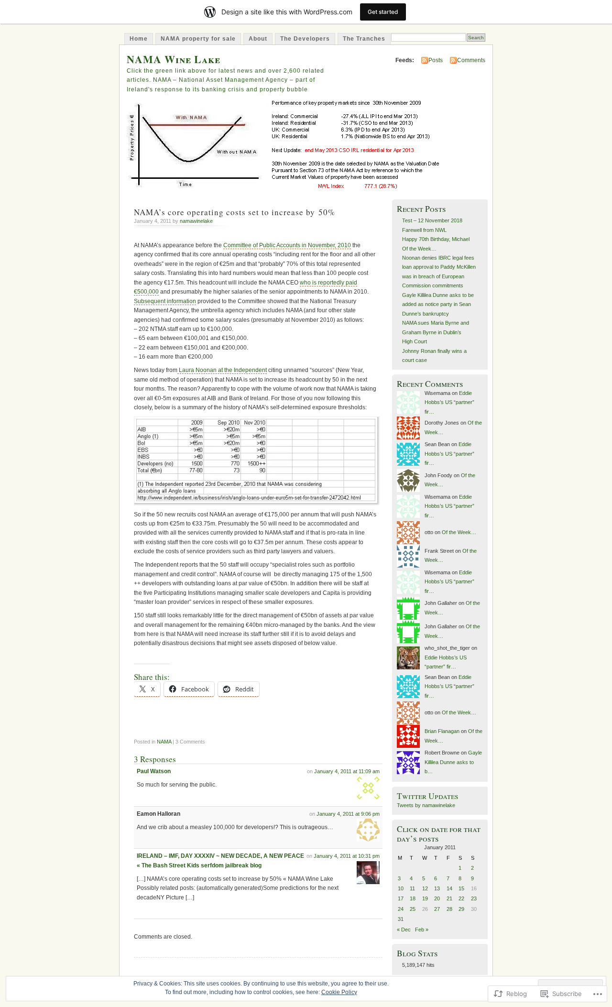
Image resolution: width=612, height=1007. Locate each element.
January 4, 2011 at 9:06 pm (348, 814)
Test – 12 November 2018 (432, 220)
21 (449, 898)
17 (401, 898)
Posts (435, 60)
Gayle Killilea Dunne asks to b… (453, 762)
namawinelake (196, 221)
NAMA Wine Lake (173, 59)
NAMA (164, 741)
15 (461, 888)
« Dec (404, 929)
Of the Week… (419, 249)
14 (449, 888)
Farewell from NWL (424, 230)
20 (437, 898)
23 (474, 898)
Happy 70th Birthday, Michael (436, 239)
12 (425, 888)
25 (412, 909)
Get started (383, 11)
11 (412, 888)
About (258, 38)
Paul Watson (154, 771)
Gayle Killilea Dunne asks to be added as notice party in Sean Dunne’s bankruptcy (438, 304)
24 (401, 909)
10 (401, 888)
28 (449, 909)
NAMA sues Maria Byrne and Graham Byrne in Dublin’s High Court (435, 332)
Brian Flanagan (442, 731)
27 (437, 909)
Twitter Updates (428, 795)
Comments (471, 60)
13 (437, 888)
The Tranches (364, 38)
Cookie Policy (339, 992)
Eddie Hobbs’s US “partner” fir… (449, 402)
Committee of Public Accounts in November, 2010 (287, 245)
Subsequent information (165, 301)
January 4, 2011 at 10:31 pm (347, 856)
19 (425, 898)
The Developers (305, 38)
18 (412, 898)
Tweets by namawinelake (426, 805)
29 (461, 909)
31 (401, 919)
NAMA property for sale (198, 38)
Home (139, 38)
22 (461, 898)
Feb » (421, 929)
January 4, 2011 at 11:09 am (347, 771)
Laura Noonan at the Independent (222, 370)
